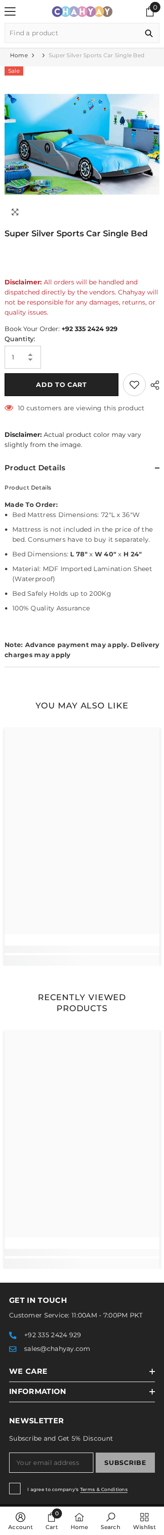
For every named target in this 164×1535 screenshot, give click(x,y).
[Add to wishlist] (134, 384)
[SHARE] (152, 385)
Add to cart (61, 385)
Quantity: (20, 339)
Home (19, 55)
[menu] (10, 11)
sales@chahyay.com (57, 1348)
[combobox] (71, 33)
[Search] (82, 33)
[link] (82, 949)
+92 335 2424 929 (90, 329)
